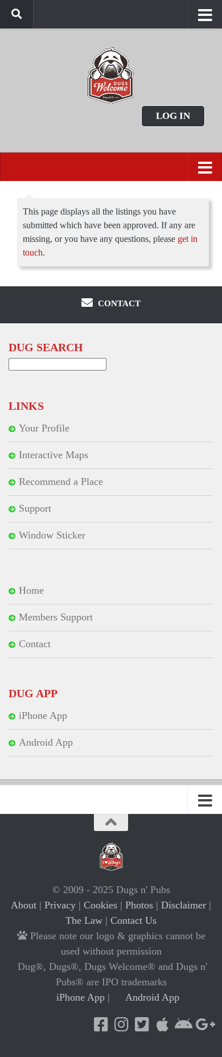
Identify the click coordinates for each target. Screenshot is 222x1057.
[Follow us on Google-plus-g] (203, 1025)
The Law (83, 920)
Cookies (100, 905)
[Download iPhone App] (162, 1025)
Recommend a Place (61, 481)
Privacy (60, 905)
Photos (139, 905)
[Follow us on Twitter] (142, 1025)
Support (35, 508)
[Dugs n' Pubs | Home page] (111, 75)
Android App (46, 742)
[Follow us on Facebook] (101, 1025)
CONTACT (118, 303)
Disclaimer (183, 905)
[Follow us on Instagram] (121, 1025)
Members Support (56, 617)
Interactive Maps (53, 454)
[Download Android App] (183, 1025)
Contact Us (133, 920)
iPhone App (43, 715)
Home (31, 590)
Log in (173, 115)
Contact (35, 643)
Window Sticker (52, 535)
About (23, 905)
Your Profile (44, 428)
